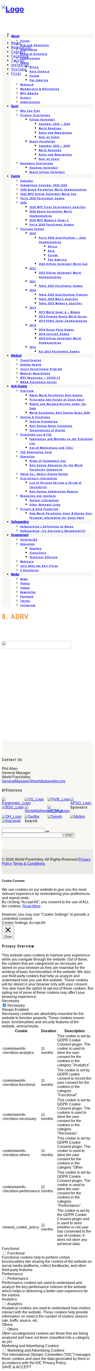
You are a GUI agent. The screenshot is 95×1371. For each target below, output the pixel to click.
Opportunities (30, 102)
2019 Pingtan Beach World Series (63, 316)
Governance (28, 49)
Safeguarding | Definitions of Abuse (47, 526)
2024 (23, 202)
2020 (33, 290)
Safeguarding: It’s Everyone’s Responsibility (53, 530)
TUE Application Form (36, 452)
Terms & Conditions (29, 863)
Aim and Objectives (34, 45)
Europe (34, 75)
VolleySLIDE (29, 539)
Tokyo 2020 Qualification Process (63, 294)
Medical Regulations (35, 373)
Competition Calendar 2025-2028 (43, 185)
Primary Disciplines (35, 115)
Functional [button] (10, 1249)
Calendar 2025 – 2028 (54, 124)
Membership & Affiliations (39, 89)
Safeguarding (20, 522)
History (25, 97)
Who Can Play (30, 110)
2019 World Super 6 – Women (59, 312)
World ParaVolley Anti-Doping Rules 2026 (60, 412)
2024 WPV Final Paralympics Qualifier (58, 207)
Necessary (16, 1005)
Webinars (27, 561)
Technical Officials (44, 557)
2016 (33, 347)
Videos (25, 587)
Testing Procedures (44, 421)
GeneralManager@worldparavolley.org (33, 781)
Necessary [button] (10, 1001)
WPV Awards (29, 93)
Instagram (28, 605)
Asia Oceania (40, 71)
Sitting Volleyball (42, 119)
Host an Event (49, 137)
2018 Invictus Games (54, 334)
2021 (33, 281)
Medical (16, 356)
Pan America (39, 80)
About (15, 36)
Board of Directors (34, 54)
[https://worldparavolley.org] (13, 9)
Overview (27, 390)
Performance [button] (12, 1274)
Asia (51, 250)
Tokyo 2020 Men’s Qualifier (58, 299)
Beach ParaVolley (42, 141)
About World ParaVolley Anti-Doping (56, 395)
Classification (31, 360)
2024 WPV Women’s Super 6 (49, 220)
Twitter (25, 600)
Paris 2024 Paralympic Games (42, 198)
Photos (25, 583)
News (24, 579)
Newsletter (28, 592)
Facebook (26, 596)
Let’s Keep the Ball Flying (39, 565)
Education (27, 456)
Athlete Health (31, 364)
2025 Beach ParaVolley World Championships (53, 189)
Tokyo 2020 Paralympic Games (61, 285)
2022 (33, 268)
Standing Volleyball (44, 167)
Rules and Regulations (55, 132)
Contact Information (44, 500)
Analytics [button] (9, 1299)
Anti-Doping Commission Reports (54, 491)
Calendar (26, 180)
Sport (14, 106)
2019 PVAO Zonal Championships (63, 320)
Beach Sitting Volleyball (47, 172)
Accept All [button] (37, 923)
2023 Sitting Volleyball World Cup (63, 264)
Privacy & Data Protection (39, 509)
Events (15, 176)
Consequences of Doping (47, 430)
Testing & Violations (35, 417)
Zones (24, 62)
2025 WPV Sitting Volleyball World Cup (48, 194)
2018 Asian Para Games (56, 329)
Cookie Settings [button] (15, 923)
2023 (33, 233)
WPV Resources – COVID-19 (40, 377)
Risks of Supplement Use (48, 460)
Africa (34, 67)
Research (27, 84)
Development (20, 535)
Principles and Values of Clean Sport (57, 399)
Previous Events (32, 229)
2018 (33, 325)
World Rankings (50, 128)
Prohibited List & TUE (36, 434)
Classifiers (38, 552)
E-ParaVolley (29, 570)
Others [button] (7, 1325)
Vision (25, 40)
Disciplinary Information (38, 478)
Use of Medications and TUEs (51, 447)
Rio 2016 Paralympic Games (59, 351)
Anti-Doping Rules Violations (51, 425)
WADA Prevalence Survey (38, 382)
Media (15, 574)
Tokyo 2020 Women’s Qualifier (60, 303)
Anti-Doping (19, 386)
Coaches (36, 548)
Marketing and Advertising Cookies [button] (30, 1346)
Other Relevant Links (45, 504)
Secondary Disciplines (36, 163)
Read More (31, 906)
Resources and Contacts (38, 495)
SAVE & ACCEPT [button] (16, 1367)
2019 (33, 307)
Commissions (30, 58)
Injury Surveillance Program (41, 369)
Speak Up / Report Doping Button (44, 474)
